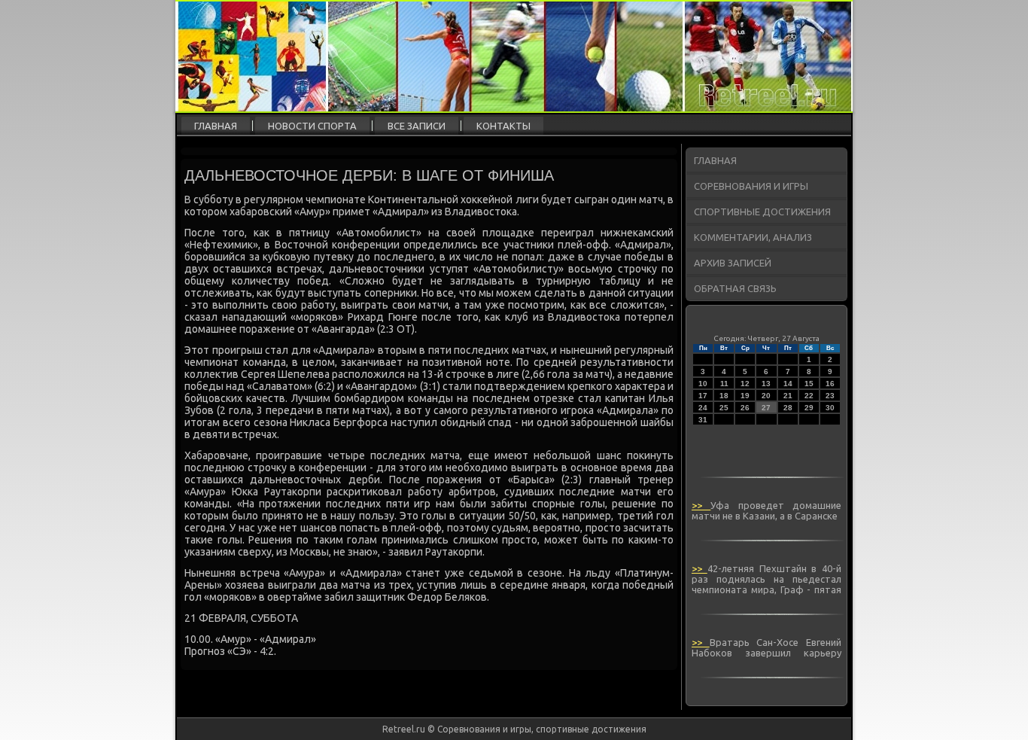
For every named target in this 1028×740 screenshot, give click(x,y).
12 (745, 383)
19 (745, 395)
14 (787, 383)
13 (766, 383)
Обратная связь (735, 288)
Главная (215, 125)
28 (787, 407)
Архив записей (732, 262)
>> (701, 505)
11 (724, 383)
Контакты (503, 125)
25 (723, 407)
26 (745, 407)
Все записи (417, 125)
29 (809, 407)
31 (702, 420)
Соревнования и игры (751, 186)
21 (787, 395)
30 (830, 407)
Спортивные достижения (762, 211)
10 (702, 383)
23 (830, 395)
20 (766, 395)
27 (766, 407)
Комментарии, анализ (753, 237)
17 (702, 395)
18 (723, 395)
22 (809, 395)
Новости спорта (312, 125)
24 (702, 407)
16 (830, 383)
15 (809, 383)
